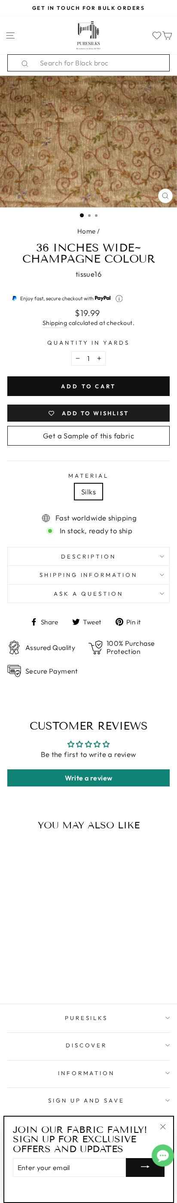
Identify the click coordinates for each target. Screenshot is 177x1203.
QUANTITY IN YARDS (88, 342)
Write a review (89, 778)
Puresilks (86, 1017)
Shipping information (89, 574)
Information (86, 1073)
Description (88, 556)
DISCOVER (86, 1045)
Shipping (55, 323)
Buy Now (38, 972)
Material (88, 475)
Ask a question (88, 593)
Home (86, 231)
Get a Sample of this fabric (88, 435)
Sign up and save (86, 1100)
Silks (88, 491)
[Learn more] (119, 298)
